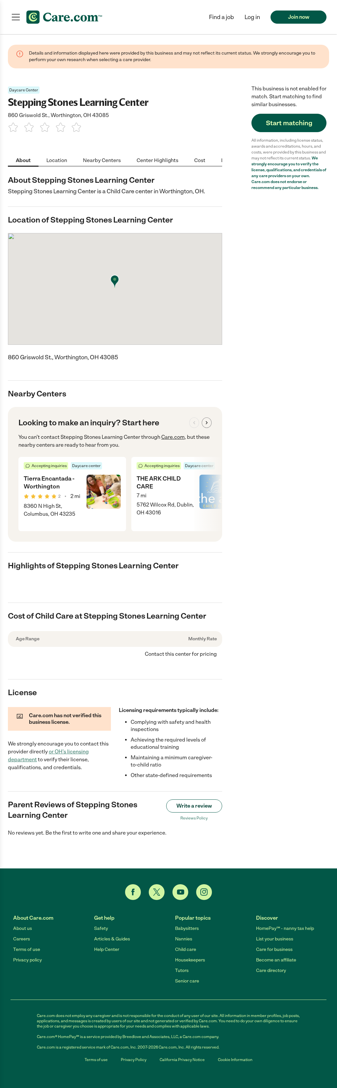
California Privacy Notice (182, 1059)
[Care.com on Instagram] (204, 892)
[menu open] (16, 17)
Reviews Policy (194, 818)
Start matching (289, 123)
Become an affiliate (276, 960)
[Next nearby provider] (207, 422)
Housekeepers (190, 960)
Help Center (106, 949)
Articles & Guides (112, 939)
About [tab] (23, 160)
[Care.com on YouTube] (180, 892)
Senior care (187, 981)
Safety (101, 928)
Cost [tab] (199, 160)
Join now (298, 17)
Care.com (173, 437)
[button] (252, 17)
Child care (185, 949)
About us (22, 928)
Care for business (274, 949)
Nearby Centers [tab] (102, 160)
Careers (21, 939)
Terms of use (26, 949)
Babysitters (187, 928)
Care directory (271, 970)
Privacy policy (27, 960)
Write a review (194, 806)
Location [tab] (56, 160)
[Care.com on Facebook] (133, 892)
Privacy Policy (133, 1059)
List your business (274, 939)
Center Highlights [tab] (157, 160)
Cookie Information (235, 1059)
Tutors (182, 970)
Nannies (183, 939)
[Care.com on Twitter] (157, 892)
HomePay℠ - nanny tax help (285, 928)
